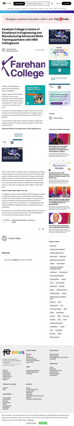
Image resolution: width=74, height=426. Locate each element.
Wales (59, 333)
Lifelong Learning (54, 293)
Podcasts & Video (33, 8)
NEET (59, 302)
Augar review (53, 256)
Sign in (58, 3)
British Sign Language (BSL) (57, 260)
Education (28, 354)
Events (51, 8)
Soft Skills (52, 319)
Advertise (41, 8)
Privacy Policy (6, 378)
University (52, 333)
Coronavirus (53, 272)
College (52, 263)
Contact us (6, 371)
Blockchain (63, 256)
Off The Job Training (55, 309)
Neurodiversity (54, 305)
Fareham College (11, 49)
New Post (5, 401)
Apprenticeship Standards (57, 249)
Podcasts (5, 388)
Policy (65, 309)
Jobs (46, 8)
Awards (28, 388)
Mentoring (53, 302)
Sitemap (5, 379)
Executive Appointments (32, 370)
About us (5, 370)
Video (4, 389)
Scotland (52, 316)
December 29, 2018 (12, 51)
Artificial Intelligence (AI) (56, 253)
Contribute (24, 8)
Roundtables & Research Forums (35, 395)
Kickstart (61, 286)
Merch (55, 8)
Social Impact (29, 362)
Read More (31, 420)
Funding (63, 279)
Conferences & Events (32, 389)
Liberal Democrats (61, 290)
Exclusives (17, 8)
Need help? (6, 409)
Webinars (28, 397)
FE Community (7, 373)
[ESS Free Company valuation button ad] (59, 67)
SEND (59, 316)
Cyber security (63, 272)
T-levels (62, 326)
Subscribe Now (62, 8)
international (53, 286)
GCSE (51, 282)
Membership (6, 407)
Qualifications (60, 312)
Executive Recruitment (32, 372)
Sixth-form (66, 316)
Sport (59, 319)
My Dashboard (7, 402)
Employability (29, 357)
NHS (62, 305)
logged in (16, 260)
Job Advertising (54, 372)
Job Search (29, 373)
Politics (52, 312)
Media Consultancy (55, 373)
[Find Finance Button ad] (59, 98)
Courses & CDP (30, 391)
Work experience (54, 337)
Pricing (51, 367)
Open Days (29, 394)
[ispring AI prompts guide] (12, 161)
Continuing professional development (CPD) (56, 267)
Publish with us (7, 374)
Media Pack (53, 369)
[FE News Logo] (7, 3)
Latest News (10, 8)
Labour (52, 290)
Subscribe (66, 3)
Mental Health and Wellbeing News (58, 297)
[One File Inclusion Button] (59, 52)
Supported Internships (56, 323)
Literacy (64, 293)
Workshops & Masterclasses (34, 399)
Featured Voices (54, 355)
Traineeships (58, 330)
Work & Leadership (31, 359)
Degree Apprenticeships (57, 275)
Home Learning (60, 282)
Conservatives (61, 263)
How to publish (7, 397)
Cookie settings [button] (31, 423)
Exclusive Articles (54, 354)
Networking (29, 392)
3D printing (53, 246)
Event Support (53, 375)
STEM (64, 319)
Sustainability (53, 326)
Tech (51, 330)
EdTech (28, 355)
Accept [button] (43, 423)
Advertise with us (7, 376)
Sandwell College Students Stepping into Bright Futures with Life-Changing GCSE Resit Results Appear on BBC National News (35, 3)
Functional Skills (54, 279)
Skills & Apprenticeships (32, 360)
